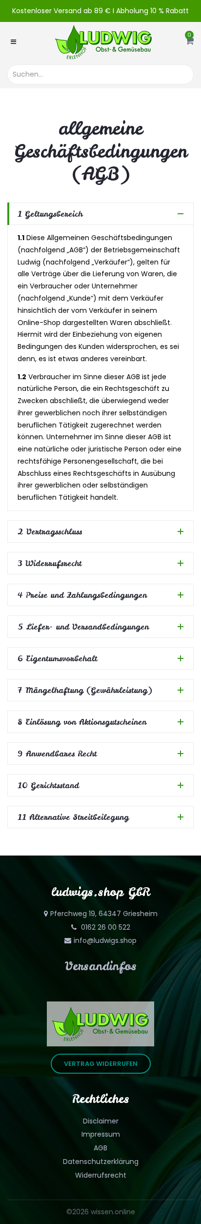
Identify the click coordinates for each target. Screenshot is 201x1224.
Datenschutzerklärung (101, 1161)
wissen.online (113, 1212)
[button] (189, 41)
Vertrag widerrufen (101, 1063)
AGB (100, 1148)
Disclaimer (101, 1121)
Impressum (100, 1134)
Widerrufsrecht (100, 1175)
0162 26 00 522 (104, 927)
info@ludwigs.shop (105, 940)
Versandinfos (101, 966)
